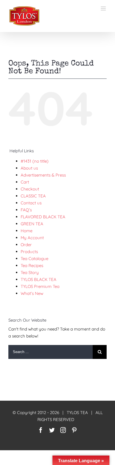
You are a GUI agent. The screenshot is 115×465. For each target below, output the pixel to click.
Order (26, 244)
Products (29, 251)
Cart (25, 182)
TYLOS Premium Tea (40, 286)
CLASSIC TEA (33, 196)
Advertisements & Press (43, 175)
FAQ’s (26, 209)
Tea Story (30, 272)
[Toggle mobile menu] (104, 8)
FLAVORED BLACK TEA (43, 216)
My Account (32, 237)
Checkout (30, 189)
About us (29, 168)
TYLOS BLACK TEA (38, 279)
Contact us (31, 202)
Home (26, 230)
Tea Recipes (32, 265)
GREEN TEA (32, 223)
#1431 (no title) (35, 161)
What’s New (32, 293)
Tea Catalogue (34, 258)
